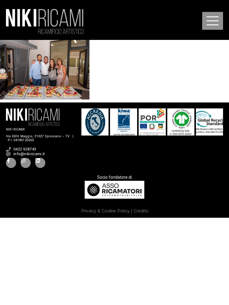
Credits (141, 211)
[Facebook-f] (11, 163)
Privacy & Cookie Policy (105, 211)
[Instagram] (26, 163)
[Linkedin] (40, 163)
